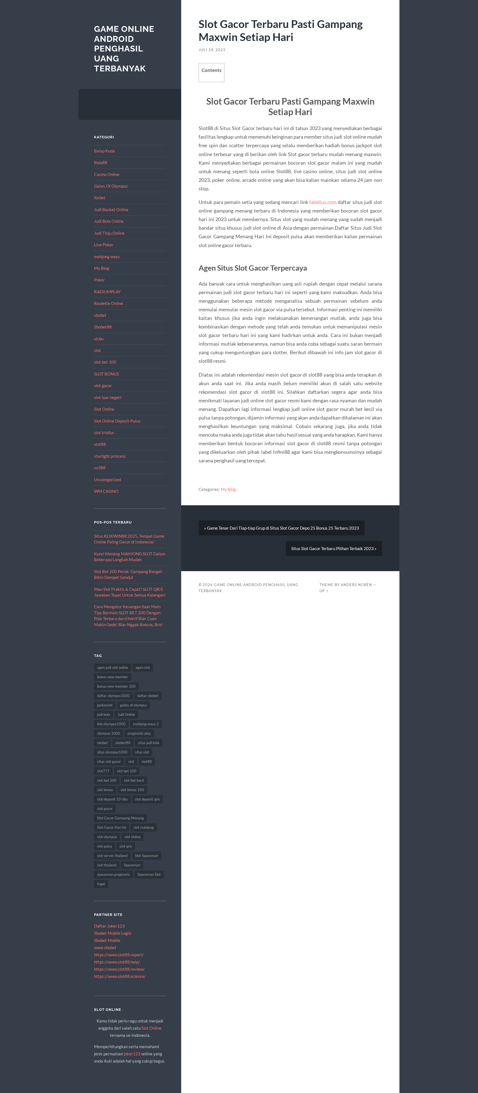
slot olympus (107, 837)
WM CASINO (106, 491)
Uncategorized (107, 479)
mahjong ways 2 (146, 724)
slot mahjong (144, 827)
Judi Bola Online (109, 221)
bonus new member (112, 677)
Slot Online (104, 408)
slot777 (103, 771)
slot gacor (103, 385)
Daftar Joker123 (109, 925)
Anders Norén (356, 584)
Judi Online (126, 714)
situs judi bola (148, 742)
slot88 (100, 444)
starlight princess (110, 456)
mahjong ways (107, 256)
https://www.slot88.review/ (119, 969)
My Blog (101, 268)
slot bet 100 (105, 361)
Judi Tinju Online (109, 232)
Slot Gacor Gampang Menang (120, 818)
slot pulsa (104, 846)
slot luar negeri (107, 397)
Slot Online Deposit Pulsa (117, 420)
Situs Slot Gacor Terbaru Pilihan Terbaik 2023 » (333, 548)
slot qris (125, 846)
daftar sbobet (148, 695)
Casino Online (106, 174)
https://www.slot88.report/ (119, 954)
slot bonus (105, 790)
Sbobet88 (103, 326)
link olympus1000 (111, 724)
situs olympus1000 (112, 752)
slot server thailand (112, 855)
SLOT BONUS (106, 373)
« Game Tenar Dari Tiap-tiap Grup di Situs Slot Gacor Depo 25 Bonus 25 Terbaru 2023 (281, 527)
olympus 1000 (108, 733)
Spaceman (132, 865)
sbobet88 (123, 742)
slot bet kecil (134, 780)
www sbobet (105, 947)
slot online (132, 837)
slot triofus (104, 432)
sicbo (98, 338)
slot (97, 350)
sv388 (100, 467)
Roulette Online (108, 303)
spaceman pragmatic (113, 874)
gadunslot (105, 705)
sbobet (100, 315)
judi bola (103, 714)
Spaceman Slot (149, 874)
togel (101, 884)
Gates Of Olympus (111, 185)
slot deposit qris (147, 799)
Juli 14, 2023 (212, 50)
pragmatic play (139, 733)
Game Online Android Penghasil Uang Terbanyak (124, 48)
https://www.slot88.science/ (120, 976)
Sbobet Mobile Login (112, 933)
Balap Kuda (104, 150)
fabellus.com (323, 202)
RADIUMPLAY (107, 291)
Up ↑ (324, 591)
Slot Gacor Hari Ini (111, 827)
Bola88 (100, 162)
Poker (99, 279)
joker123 (132, 1053)
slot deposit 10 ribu (112, 799)
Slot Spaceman (146, 855)
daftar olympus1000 (113, 695)
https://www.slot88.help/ (117, 961)
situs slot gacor (109, 761)
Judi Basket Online (111, 209)
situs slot (142, 752)
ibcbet (99, 197)
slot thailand (106, 865)
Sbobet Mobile (107, 940)
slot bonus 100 (132, 790)
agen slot (143, 667)
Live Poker (103, 244)
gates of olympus (133, 705)
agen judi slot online (112, 667)
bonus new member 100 (116, 686)
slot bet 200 (106, 780)
